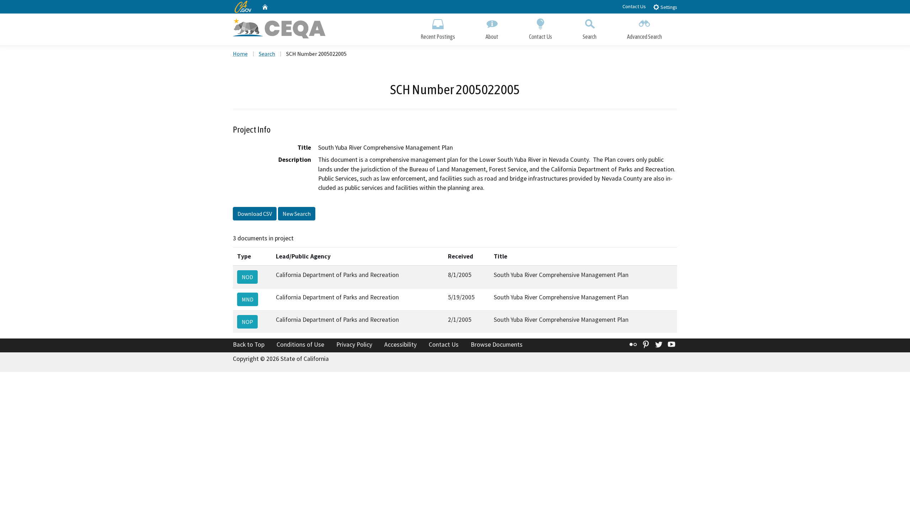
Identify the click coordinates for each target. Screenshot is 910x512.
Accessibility (400, 344)
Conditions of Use (300, 344)
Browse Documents (497, 344)
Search (589, 36)
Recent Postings (438, 36)
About (492, 36)
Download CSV (254, 213)
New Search (297, 213)
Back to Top (248, 344)
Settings (668, 7)
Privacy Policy (354, 344)
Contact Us (634, 6)
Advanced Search (644, 36)
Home (240, 53)
